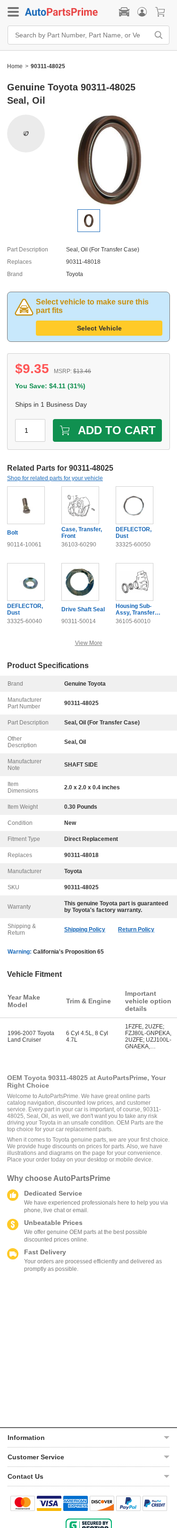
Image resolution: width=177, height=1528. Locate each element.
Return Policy (136, 929)
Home (15, 66)
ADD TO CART (117, 430)
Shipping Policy (84, 929)
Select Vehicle (99, 328)
